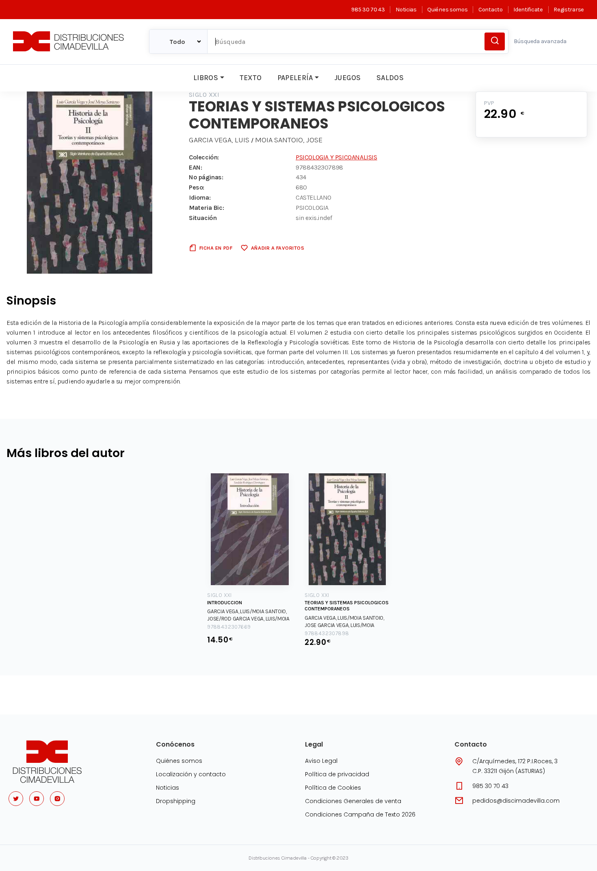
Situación (202, 218)
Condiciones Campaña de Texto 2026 (360, 814)
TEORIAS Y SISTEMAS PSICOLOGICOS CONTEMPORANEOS (347, 606)
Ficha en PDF (215, 248)
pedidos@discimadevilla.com (516, 801)
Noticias (406, 9)
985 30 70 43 (368, 9)
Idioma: (199, 197)
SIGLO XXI (204, 94)
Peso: (196, 187)
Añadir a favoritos (277, 248)
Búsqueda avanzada (540, 41)
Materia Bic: (206, 207)
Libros (205, 78)
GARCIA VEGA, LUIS (219, 139)
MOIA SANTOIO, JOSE (288, 139)
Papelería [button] (295, 78)
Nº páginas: (206, 177)
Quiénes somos (447, 9)
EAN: (195, 167)
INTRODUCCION (224, 602)
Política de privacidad (337, 774)
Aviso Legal (321, 761)
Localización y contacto (191, 774)
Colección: (204, 157)
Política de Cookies (333, 788)
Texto (251, 78)
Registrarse (569, 9)
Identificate (528, 9)
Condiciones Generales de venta (353, 801)
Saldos (390, 78)
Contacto (490, 9)
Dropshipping (175, 801)
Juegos (347, 78)
